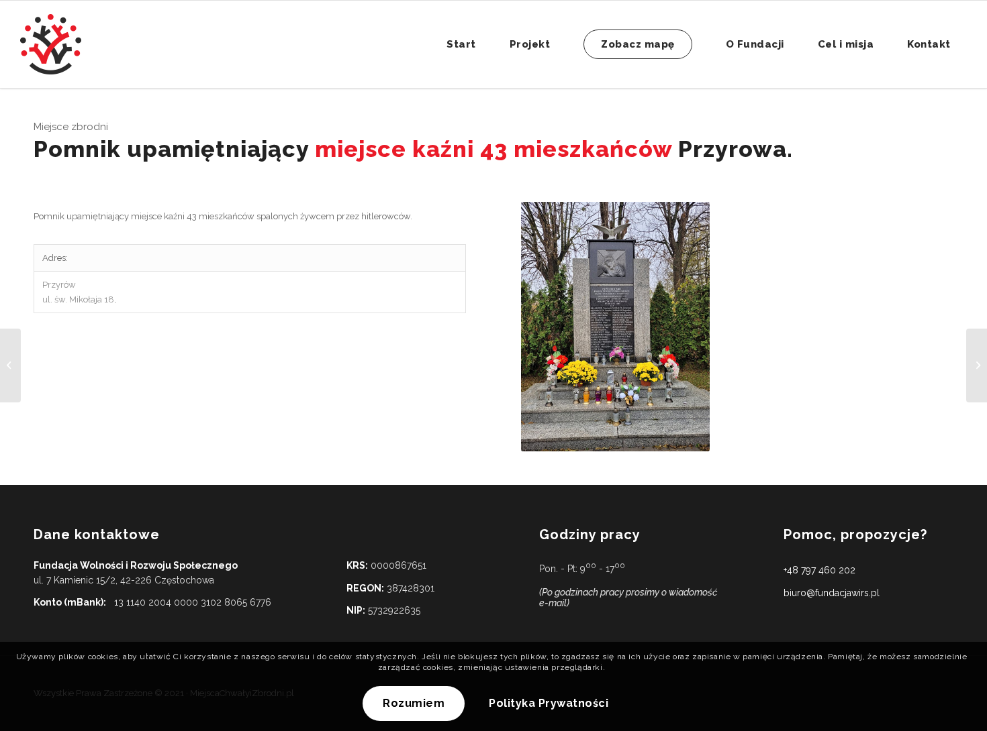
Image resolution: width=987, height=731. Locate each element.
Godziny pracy (590, 534)
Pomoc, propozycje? (855, 534)
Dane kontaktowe (97, 534)
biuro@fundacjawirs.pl (832, 592)
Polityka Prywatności (548, 703)
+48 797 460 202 (819, 570)
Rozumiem (413, 703)
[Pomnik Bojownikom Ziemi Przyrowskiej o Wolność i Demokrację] (10, 365)
